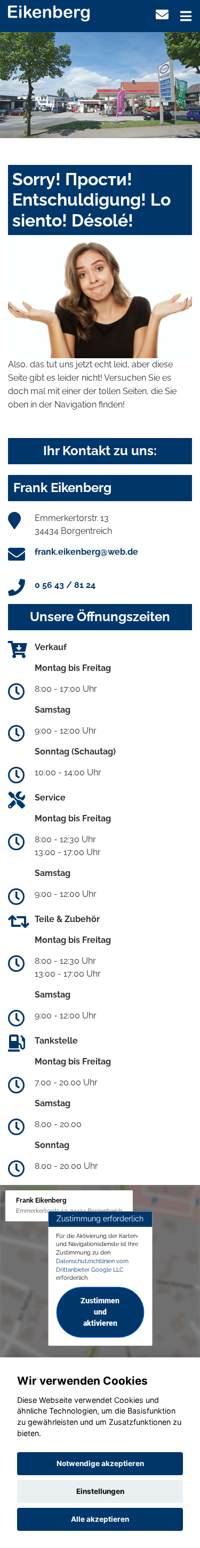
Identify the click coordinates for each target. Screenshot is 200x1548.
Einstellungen (100, 1491)
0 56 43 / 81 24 (65, 585)
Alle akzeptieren (100, 1519)
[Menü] (186, 16)
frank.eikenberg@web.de (86, 552)
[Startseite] (49, 13)
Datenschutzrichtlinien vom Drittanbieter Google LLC (92, 1265)
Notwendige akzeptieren (100, 1463)
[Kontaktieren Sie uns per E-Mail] (162, 14)
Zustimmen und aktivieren (100, 1311)
